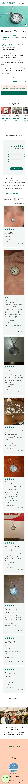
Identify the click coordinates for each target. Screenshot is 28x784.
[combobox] (19, 203)
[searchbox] (8, 199)
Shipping (14, 81)
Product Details (14, 78)
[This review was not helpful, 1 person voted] (21, 391)
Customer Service (14, 747)
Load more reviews (14, 698)
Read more (17, 318)
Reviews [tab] (5, 127)
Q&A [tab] (10, 127)
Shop (14, 742)
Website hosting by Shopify (14, 782)
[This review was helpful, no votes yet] (18, 331)
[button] (5, 779)
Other (13, 752)
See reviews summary (20, 37)
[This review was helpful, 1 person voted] (18, 243)
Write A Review (16, 168)
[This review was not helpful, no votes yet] (21, 243)
